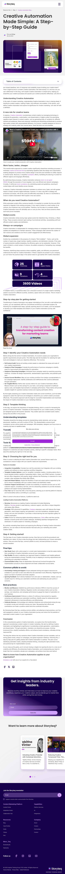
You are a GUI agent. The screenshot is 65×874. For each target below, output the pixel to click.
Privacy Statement (35, 444)
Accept (32, 441)
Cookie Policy (27, 444)
